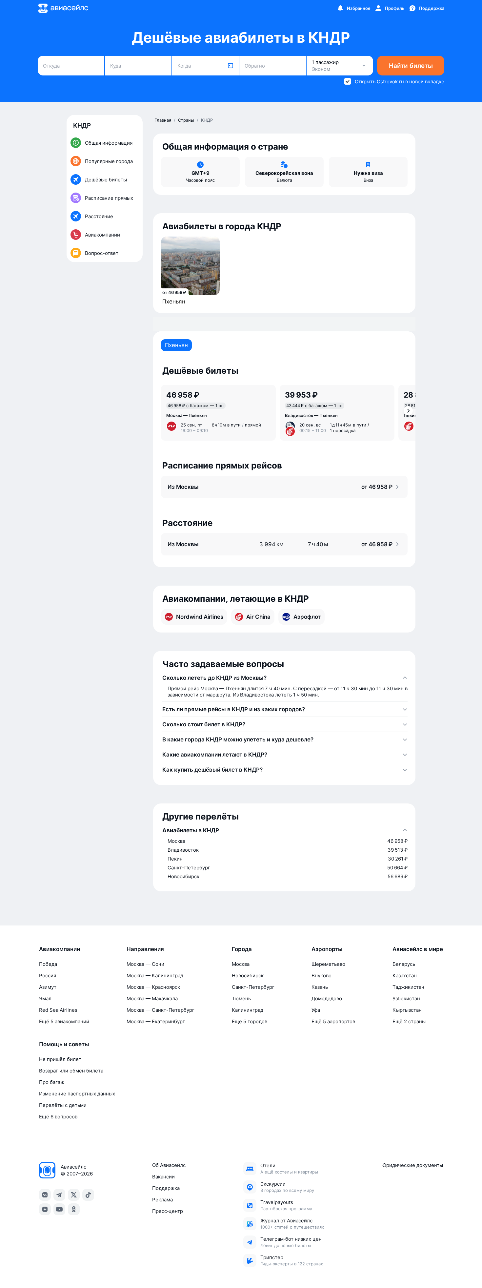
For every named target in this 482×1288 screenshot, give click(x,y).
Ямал (45, 998)
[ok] (74, 1209)
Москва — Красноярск (153, 987)
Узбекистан (406, 998)
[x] (74, 1195)
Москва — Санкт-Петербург (160, 1010)
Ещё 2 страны (409, 1021)
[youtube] (59, 1209)
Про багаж (51, 1082)
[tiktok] (88, 1195)
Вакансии (163, 1177)
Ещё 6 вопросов (58, 1116)
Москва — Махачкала (152, 998)
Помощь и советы (64, 1044)
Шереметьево (328, 964)
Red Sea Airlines (58, 1010)
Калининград (247, 1010)
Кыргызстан (407, 1010)
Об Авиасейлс (169, 1165)
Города (242, 949)
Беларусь (403, 964)
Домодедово (326, 998)
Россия (47, 975)
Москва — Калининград (155, 975)
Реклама (162, 1199)
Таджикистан (408, 987)
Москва (241, 964)
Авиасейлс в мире (417, 949)
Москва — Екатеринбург (156, 1021)
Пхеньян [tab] (176, 345)
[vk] (45, 1195)
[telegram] (59, 1195)
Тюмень (241, 998)
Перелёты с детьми (63, 1105)
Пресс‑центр (167, 1211)
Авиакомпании (59, 949)
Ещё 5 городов (249, 1021)
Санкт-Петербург (253, 987)
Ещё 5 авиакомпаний (64, 1021)
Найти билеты (411, 66)
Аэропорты (327, 949)
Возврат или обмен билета (71, 1071)
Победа (48, 964)
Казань (319, 987)
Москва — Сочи (145, 964)
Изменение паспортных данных (77, 1094)
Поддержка (166, 1188)
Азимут (47, 987)
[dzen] (45, 1209)
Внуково (321, 975)
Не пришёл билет (60, 1059)
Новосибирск (248, 975)
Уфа (315, 1010)
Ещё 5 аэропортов (333, 1021)
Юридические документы (412, 1165)
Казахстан (404, 975)
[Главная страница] (63, 8)
